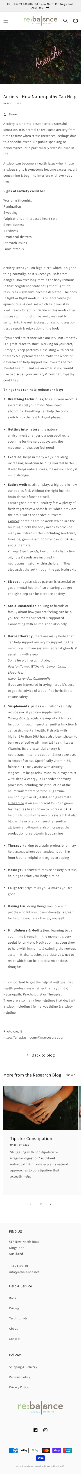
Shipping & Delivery (23, 1367)
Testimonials (18, 1318)
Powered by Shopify (55, 1466)
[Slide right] (50, 1204)
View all (72, 1075)
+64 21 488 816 (19, 1266)
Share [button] (13, 114)
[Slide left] (31, 1204)
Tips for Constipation (31, 1138)
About (13, 1329)
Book (12, 1298)
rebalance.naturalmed (34, 1466)
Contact (14, 1339)
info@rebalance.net (24, 1272)
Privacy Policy (19, 1387)
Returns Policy (19, 1377)
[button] (6, 21)
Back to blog (43, 1055)
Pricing (14, 1308)
